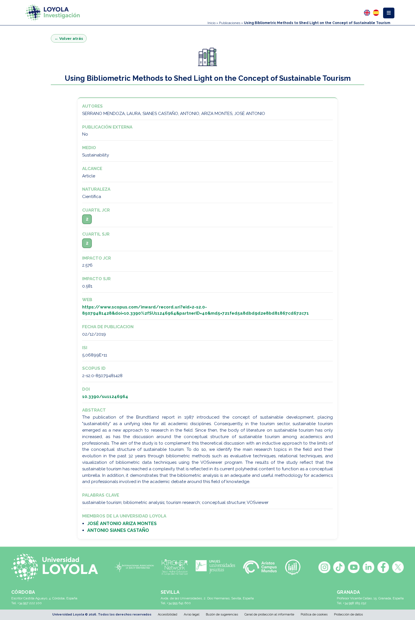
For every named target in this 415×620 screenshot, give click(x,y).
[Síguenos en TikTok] (339, 567)
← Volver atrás (68, 38)
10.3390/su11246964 (105, 396)
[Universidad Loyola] (57, 567)
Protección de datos (348, 614)
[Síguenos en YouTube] (354, 567)
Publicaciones (229, 23)
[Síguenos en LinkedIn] (368, 567)
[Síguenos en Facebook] (383, 567)
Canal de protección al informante (269, 614)
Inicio (211, 23)
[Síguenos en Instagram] (324, 567)
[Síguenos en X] (398, 567)
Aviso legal (191, 614)
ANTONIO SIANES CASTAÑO (118, 530)
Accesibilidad (167, 614)
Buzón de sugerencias (222, 614)
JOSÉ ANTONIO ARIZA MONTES (122, 523)
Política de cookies (314, 614)
